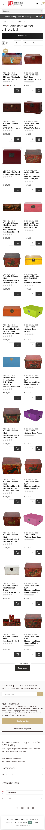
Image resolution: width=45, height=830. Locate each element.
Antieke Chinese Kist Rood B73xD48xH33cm (32, 77)
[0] (42, 3)
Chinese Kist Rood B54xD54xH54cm (11, 173)
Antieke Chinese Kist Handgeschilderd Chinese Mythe (32, 175)
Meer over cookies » (23, 825)
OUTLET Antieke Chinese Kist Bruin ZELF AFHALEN (11, 77)
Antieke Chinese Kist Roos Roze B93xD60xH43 (31, 225)
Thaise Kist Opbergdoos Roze (32, 536)
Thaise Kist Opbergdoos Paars (33, 432)
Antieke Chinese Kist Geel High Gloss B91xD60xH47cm (32, 279)
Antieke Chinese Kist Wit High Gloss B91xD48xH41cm (11, 589)
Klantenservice (23, 721)
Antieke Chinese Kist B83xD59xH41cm (11, 125)
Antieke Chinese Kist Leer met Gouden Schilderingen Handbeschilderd (11, 227)
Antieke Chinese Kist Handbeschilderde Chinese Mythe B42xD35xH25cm (11, 486)
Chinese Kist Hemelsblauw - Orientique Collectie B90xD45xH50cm (11, 382)
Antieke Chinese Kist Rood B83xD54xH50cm (32, 125)
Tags (11, 21)
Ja (30, 822)
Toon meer (22, 668)
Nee (36, 822)
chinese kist (21, 21)
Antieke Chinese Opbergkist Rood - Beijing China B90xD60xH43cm (11, 330)
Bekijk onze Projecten (22, 728)
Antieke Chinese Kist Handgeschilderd (11, 638)
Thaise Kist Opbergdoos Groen (30, 329)
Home (4, 21)
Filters (21, 36)
